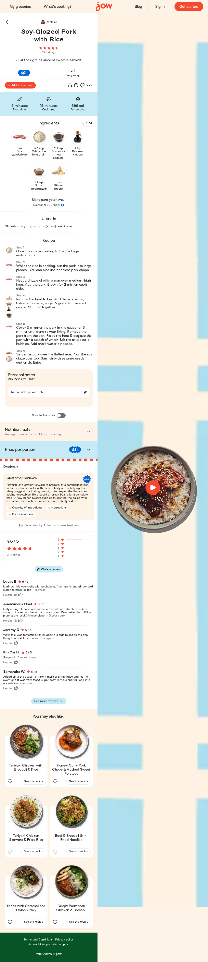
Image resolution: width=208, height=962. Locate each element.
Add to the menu (22, 85)
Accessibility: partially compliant (49, 944)
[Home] (104, 6)
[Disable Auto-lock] (61, 415)
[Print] (76, 85)
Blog (138, 7)
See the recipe (33, 781)
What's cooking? (58, 7)
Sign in (160, 7)
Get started (188, 7)
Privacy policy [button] (64, 939)
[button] (8, 22)
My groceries (20, 7)
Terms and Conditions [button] (38, 939)
